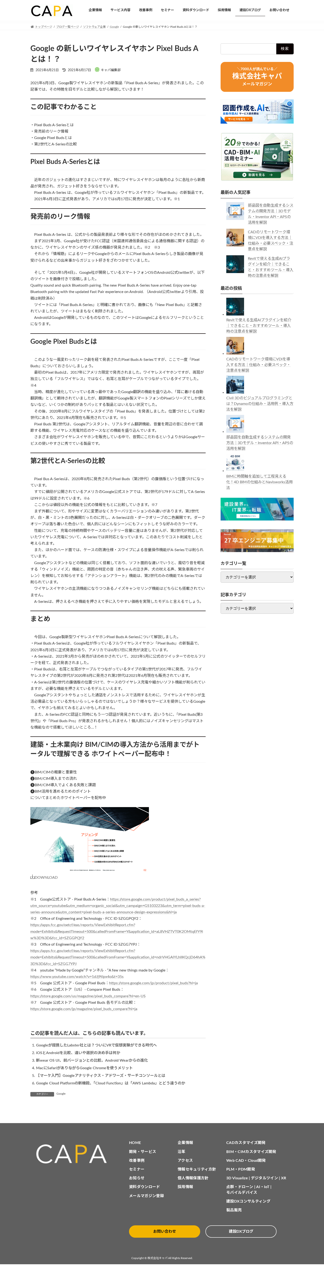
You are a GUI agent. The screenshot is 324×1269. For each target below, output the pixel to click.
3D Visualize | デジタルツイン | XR (256, 1178)
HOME (135, 1143)
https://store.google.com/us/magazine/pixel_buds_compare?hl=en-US (88, 996)
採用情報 (185, 1187)
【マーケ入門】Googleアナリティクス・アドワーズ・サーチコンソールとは (100, 1076)
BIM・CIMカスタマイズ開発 (251, 1152)
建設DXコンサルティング (248, 1201)
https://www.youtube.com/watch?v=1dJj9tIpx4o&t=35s (77, 977)
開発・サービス (142, 1152)
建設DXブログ (241, 1231)
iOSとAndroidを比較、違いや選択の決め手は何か (78, 1053)
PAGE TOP (312, 1226)
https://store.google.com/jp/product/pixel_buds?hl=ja (153, 983)
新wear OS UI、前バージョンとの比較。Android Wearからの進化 (92, 1060)
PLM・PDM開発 (240, 1169)
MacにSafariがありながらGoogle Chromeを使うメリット (84, 1068)
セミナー (136, 1169)
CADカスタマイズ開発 (246, 1143)
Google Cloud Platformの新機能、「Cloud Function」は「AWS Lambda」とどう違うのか (110, 1083)
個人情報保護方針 (193, 1178)
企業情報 (185, 1143)
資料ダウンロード (144, 1187)
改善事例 (136, 1160)
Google (60, 1093)
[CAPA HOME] (74, 1154)
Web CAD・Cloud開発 (246, 1160)
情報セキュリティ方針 (197, 1169)
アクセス (185, 1160)
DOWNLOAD (46, 877)
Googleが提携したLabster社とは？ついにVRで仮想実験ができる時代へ (96, 1045)
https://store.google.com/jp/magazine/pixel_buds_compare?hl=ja (83, 1009)
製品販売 (234, 1210)
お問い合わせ (164, 1231)
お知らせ (136, 1178)
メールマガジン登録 (146, 1196)
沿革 (181, 1152)
